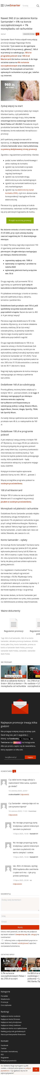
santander (23, 651)
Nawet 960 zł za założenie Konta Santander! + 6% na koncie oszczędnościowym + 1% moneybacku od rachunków (19, 23)
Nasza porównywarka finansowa (13, 1034)
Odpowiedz (24, 794)
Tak (36, 1069)
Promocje (4, 1002)
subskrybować (23, 943)
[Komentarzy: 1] (24, 676)
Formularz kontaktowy (9, 1051)
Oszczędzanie (6, 1005)
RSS (2, 1054)
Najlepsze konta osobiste (10, 1016)
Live (12, 5)
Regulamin (5, 1057)
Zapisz (30, 757)
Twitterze (5, 742)
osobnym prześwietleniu (11, 483)
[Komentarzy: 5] (37, 34)
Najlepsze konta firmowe (10, 1019)
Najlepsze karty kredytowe (11, 1022)
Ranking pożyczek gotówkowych (13, 1031)
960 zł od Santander (12, 638)
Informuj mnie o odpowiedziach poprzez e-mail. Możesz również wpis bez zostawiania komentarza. (19, 943)
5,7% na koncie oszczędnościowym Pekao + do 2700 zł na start (13, 976)
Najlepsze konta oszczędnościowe (14, 1028)
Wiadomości (5, 999)
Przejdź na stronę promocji (20, 220)
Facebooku (14, 738)
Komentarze (6, 771)
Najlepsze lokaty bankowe (11, 1025)
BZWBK (35, 641)
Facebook (4, 1045)
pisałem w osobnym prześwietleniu (16, 502)
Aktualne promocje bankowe (20, 641)
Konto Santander (20, 644)
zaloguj (33, 934)
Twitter (4, 1048)
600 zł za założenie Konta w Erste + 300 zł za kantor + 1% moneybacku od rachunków (14, 683)
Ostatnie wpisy (8, 954)
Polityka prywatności (8, 1060)
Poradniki (4, 996)
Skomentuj (5, 894)
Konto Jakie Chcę (7, 644)
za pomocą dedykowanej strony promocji (19, 149)
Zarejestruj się (21, 934)
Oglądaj (17, 743)
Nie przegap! (6, 662)
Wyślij (20, 927)
